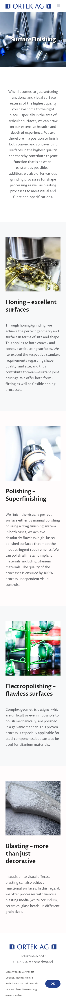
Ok (53, 983)
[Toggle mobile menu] (58, 5)
